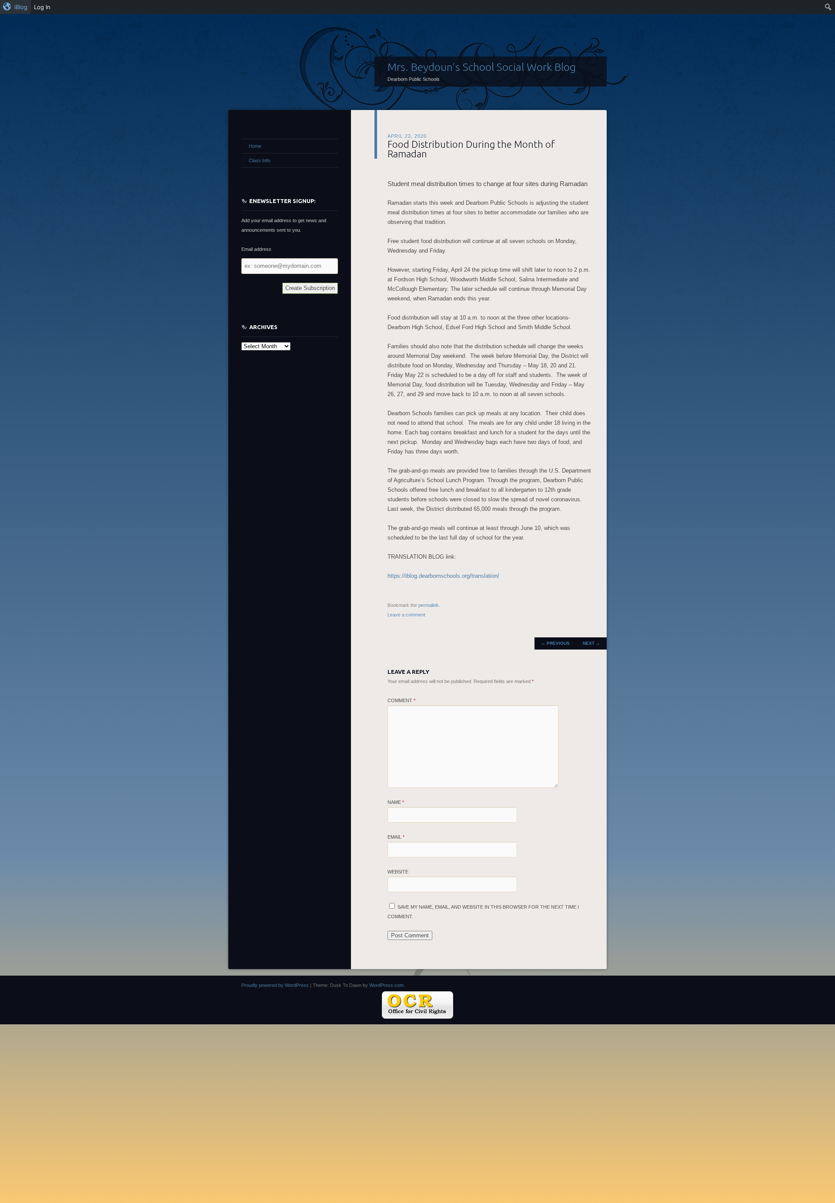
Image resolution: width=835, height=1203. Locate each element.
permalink (428, 605)
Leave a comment (406, 614)
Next (591, 643)
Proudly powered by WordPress (275, 985)
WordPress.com (386, 985)
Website (397, 871)
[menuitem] (15, 7)
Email (395, 837)
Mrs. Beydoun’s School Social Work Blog (481, 67)
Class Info (259, 160)
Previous (555, 643)
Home (255, 146)
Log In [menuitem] (42, 6)
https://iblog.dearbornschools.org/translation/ (443, 576)
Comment (401, 700)
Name (395, 802)
